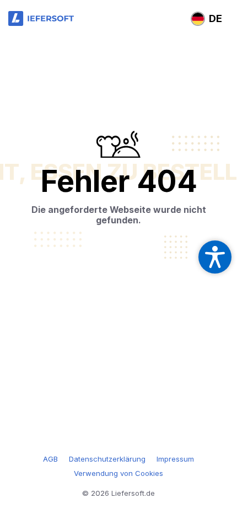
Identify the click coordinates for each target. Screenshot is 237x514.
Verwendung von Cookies (118, 473)
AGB (50, 458)
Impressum (175, 458)
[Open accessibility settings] (214, 257)
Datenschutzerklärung (107, 458)
